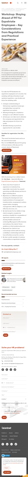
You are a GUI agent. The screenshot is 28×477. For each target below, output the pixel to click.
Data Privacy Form (6, 452)
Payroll (13, 287)
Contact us (4, 432)
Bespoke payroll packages (8, 303)
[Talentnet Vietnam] (5, 2)
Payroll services (6, 299)
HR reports (4, 439)
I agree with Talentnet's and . (12, 412)
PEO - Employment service (9, 306)
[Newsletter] (23, 475)
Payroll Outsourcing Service (10, 181)
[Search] (17, 3)
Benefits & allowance (7, 290)
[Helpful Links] (26, 475)
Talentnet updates (10, 8)
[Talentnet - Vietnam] (11, 3)
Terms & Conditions (15, 449)
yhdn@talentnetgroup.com (12, 252)
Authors (16, 432)
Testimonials (4, 436)
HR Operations (5, 287)
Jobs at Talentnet (14, 436)
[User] (21, 3)
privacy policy (14, 463)
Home (3, 8)
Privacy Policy (16, 413)
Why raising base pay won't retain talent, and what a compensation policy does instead (14, 280)
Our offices (11, 439)
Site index (14, 452)
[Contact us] (21, 475)
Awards (10, 432)
